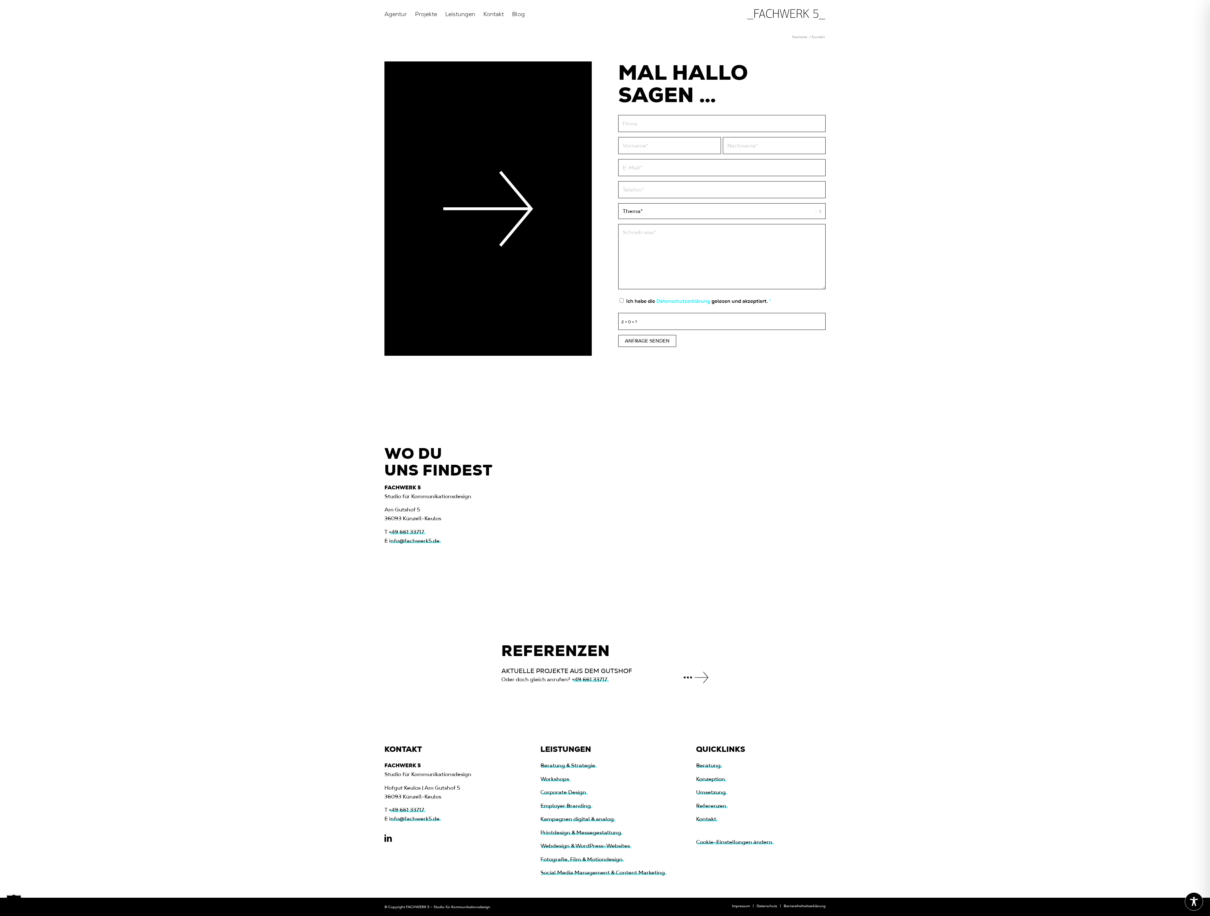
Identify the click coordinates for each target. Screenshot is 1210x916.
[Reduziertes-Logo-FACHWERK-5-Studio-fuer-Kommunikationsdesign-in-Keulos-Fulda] (786, 14)
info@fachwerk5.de (414, 540)
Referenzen (711, 805)
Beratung (708, 765)
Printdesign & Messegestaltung (580, 832)
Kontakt (706, 818)
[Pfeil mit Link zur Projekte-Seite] (696, 677)
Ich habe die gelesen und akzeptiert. (698, 301)
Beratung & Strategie (567, 765)
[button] (14, 902)
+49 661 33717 (406, 531)
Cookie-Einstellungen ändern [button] (734, 841)
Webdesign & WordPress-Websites (585, 845)
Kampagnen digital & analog (577, 818)
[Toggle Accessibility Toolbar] (1194, 901)
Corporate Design (563, 792)
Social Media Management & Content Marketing (602, 872)
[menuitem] (395, 14)
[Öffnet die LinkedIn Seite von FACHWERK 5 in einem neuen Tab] (388, 838)
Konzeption (710, 778)
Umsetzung (711, 792)
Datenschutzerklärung (683, 301)
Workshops (554, 778)
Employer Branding (565, 805)
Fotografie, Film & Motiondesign (581, 859)
